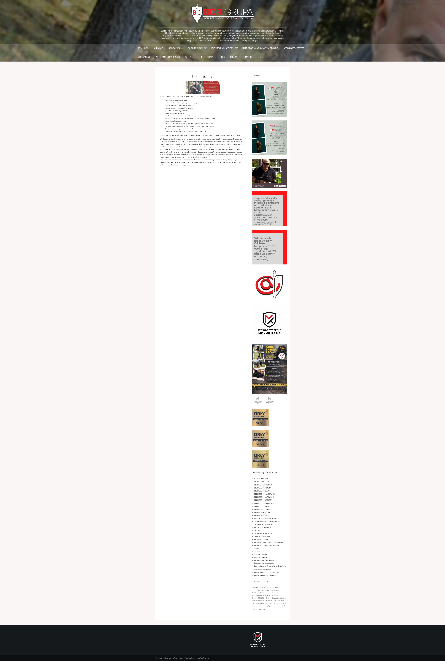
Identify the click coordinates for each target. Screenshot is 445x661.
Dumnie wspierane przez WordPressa (169, 658)
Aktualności (158, 48)
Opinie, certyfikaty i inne (208, 57)
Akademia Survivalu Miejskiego (265, 518)
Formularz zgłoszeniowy (197, 48)
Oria (192, 658)
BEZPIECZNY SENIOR (262, 515)
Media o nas (234, 57)
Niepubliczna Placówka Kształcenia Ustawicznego (261, 48)
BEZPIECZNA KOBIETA (263, 500)
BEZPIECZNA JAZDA (262, 512)
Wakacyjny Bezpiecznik (262, 557)
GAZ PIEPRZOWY (261, 479)
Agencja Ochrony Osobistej (294, 48)
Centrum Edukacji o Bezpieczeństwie (224, 48)
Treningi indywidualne (262, 536)
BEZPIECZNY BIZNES (262, 506)
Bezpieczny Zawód (261, 539)
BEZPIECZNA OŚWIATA (263, 491)
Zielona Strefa (248, 57)
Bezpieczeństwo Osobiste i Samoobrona (268, 542)
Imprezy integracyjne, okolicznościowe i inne (270, 566)
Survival (257, 551)
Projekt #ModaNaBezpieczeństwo (168, 57)
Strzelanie (257, 530)
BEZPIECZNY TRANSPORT (264, 509)
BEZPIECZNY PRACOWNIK (264, 494)
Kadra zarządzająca (175, 48)
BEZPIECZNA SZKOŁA (262, 488)
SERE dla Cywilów (260, 554)
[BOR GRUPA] (222, 14)
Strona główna (143, 48)
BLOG (223, 57)
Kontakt (261, 57)
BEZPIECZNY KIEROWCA (264, 503)
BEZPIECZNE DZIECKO (263, 485)
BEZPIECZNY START (262, 482)
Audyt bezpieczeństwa (262, 569)
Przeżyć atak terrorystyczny (264, 527)
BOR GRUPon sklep (144, 57)
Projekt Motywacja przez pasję (265, 575)
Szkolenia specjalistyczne (263, 533)
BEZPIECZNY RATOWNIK (264, 497)
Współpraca (189, 57)
